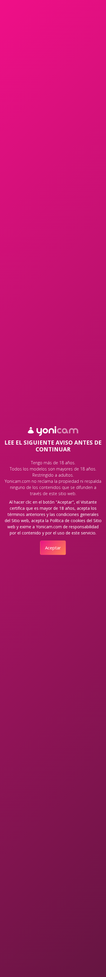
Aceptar (53, 548)
